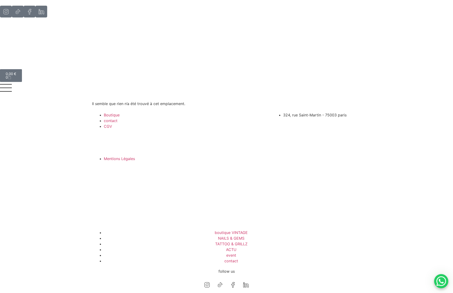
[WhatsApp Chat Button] (441, 281)
